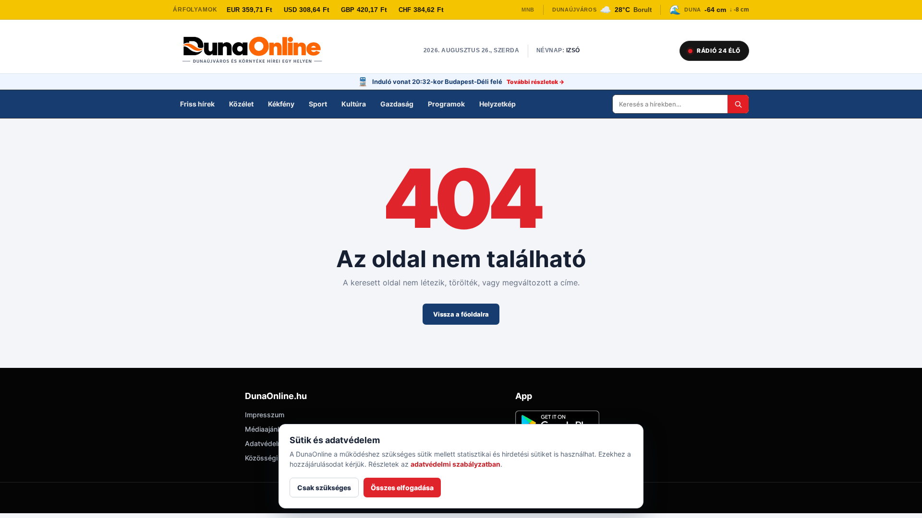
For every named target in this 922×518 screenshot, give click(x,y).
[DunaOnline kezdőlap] (257, 50)
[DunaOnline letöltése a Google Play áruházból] (557, 423)
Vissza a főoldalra (461, 314)
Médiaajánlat (265, 429)
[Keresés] (738, 104)
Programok (446, 104)
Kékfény (281, 104)
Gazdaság (396, 104)
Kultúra (353, 104)
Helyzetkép (497, 104)
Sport (318, 104)
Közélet (241, 104)
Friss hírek (197, 104)
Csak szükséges (324, 487)
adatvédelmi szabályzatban (455, 464)
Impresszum (264, 415)
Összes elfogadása (402, 487)
